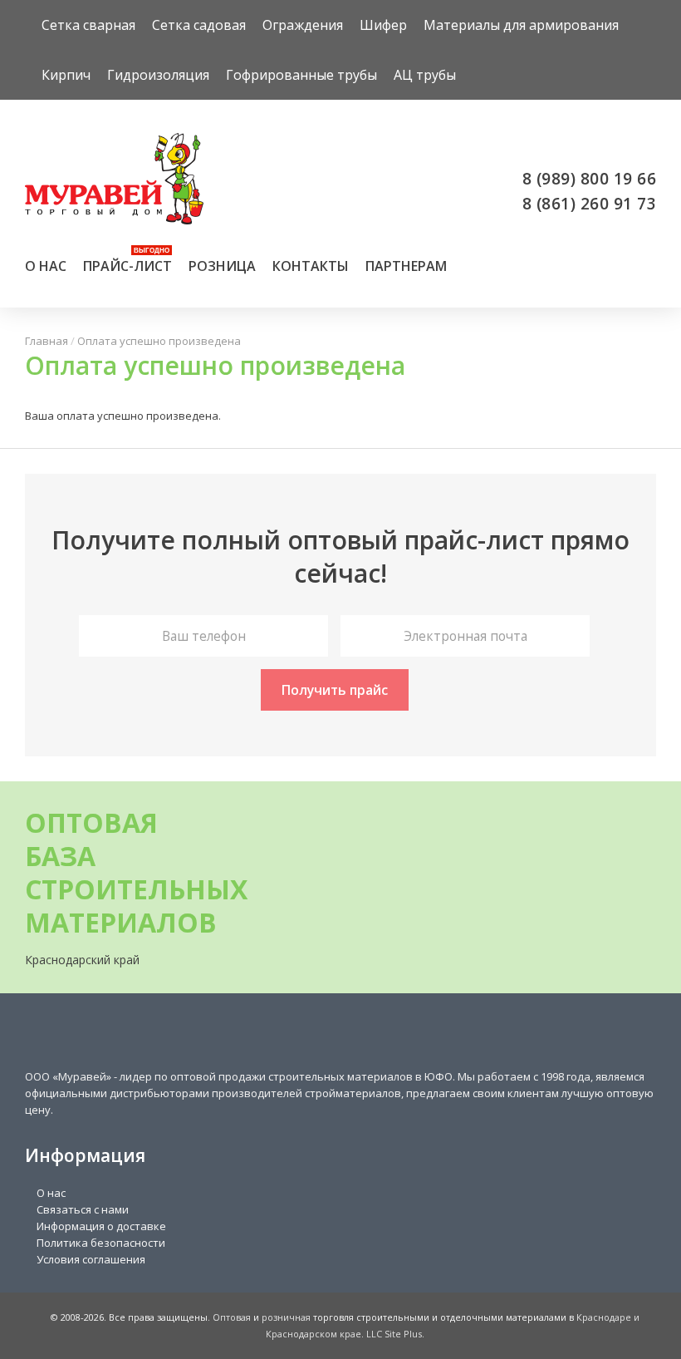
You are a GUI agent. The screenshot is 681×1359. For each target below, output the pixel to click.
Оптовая (232, 1317)
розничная (286, 1317)
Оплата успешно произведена (159, 340)
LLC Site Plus (394, 1333)
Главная (46, 340)
